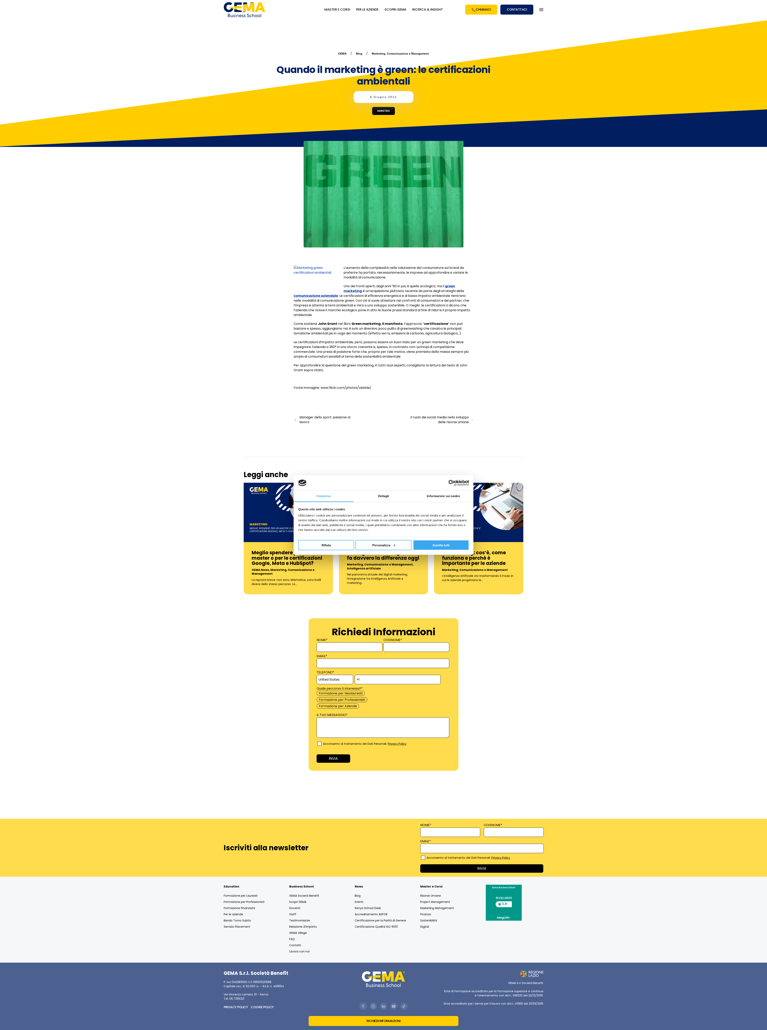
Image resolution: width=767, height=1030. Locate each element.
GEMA (342, 53)
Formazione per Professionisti (244, 902)
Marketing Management (437, 908)
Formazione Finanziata (239, 908)
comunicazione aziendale (316, 295)
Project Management (435, 902)
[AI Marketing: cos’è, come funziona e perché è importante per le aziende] (478, 512)
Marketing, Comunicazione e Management (400, 53)
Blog (359, 53)
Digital (424, 927)
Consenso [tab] (323, 496)
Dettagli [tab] (383, 496)
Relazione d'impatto (303, 927)
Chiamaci (483, 9)
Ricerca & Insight (427, 9)
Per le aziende (233, 914)
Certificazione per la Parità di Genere (380, 920)
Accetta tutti (440, 545)
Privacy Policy (397, 744)
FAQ (292, 939)
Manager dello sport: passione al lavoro (324, 419)
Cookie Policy (262, 1007)
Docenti (294, 908)
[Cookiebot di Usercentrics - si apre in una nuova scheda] (451, 483)
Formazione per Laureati (240, 896)
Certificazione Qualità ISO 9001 (376, 927)
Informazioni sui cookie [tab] (443, 496)
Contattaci (517, 9)
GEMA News (260, 570)
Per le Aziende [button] (367, 9)
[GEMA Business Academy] (245, 9)
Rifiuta (326, 545)
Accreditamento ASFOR (371, 914)
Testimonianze (299, 920)
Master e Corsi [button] (337, 9)
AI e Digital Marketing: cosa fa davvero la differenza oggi (383, 555)
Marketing (383, 111)
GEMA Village (298, 933)
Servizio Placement (237, 927)
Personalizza (381, 545)
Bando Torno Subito (237, 920)
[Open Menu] (541, 10)
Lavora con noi (299, 951)
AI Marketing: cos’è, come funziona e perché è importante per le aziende (474, 557)
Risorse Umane (430, 896)
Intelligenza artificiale (364, 568)
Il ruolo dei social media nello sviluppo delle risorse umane (439, 419)
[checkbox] (383, 700)
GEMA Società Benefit (304, 896)
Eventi (359, 902)
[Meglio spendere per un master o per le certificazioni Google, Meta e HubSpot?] (288, 512)
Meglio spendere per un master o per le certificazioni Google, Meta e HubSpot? (287, 557)
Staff (292, 914)
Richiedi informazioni (384, 1021)
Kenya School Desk (368, 908)
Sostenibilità (428, 920)
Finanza (425, 914)
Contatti (295, 945)
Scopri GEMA (395, 9)
